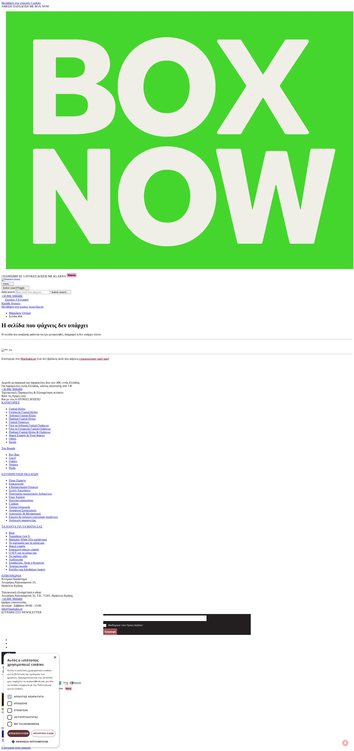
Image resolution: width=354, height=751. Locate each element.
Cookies (13, 503)
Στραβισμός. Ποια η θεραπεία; (26, 562)
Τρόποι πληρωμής (19, 507)
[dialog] (31, 700)
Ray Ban (14, 454)
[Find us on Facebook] (10, 639)
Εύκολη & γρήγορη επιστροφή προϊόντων (33, 517)
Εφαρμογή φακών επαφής (24, 549)
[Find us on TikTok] (10, 647)
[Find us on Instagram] (10, 643)
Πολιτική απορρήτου (21, 500)
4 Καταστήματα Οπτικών (23, 487)
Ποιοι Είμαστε (17, 480)
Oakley (13, 461)
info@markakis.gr (11, 609)
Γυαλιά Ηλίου (17, 408)
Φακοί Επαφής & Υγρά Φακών (27, 435)
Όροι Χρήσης (17, 497)
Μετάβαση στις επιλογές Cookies (21, 3)
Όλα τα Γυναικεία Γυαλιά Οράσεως (30, 428)
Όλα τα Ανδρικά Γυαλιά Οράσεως (29, 425)
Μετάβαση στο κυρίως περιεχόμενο (22, 306)
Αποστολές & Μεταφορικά (25, 513)
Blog (12, 532)
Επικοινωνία (16, 483)
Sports (12, 442)
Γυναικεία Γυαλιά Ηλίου (23, 412)
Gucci (12, 457)
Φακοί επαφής (17, 546)
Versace (13, 464)
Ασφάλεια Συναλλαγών (23, 510)
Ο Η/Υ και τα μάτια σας (23, 552)
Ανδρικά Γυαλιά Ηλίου (22, 415)
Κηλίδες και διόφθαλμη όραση (27, 569)
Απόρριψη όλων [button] (43, 733)
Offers (12, 438)
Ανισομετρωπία (18, 566)
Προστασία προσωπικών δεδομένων (30, 493)
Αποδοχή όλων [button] (18, 733)
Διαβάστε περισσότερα (36, 688)
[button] (10, 402)
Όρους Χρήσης (134, 625)
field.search (8, 292)
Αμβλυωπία (16, 559)
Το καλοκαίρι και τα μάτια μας (26, 542)
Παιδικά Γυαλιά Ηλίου (22, 418)
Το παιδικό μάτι (18, 556)
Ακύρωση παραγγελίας (22, 520)
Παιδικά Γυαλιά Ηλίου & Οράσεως (30, 432)
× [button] (54, 657)
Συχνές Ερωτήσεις (19, 490)
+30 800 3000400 (11, 389)
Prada (12, 467)
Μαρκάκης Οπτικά (20, 313)
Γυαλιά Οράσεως (19, 422)
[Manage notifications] (345, 743)
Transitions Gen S (19, 536)
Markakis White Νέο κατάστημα (28, 539)
